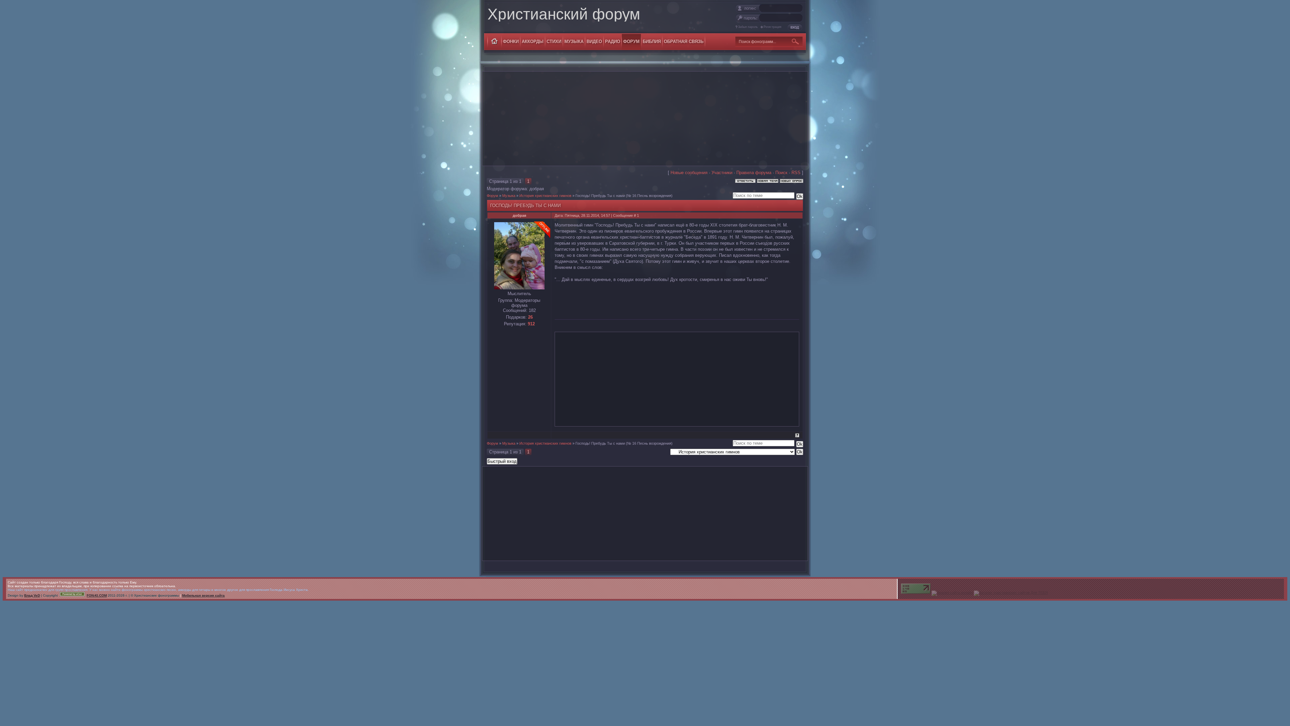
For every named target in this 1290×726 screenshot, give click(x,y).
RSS (796, 172)
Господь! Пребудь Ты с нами (600, 196)
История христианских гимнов (545, 196)
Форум (492, 196)
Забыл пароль (748, 27)
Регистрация (772, 27)
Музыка (508, 196)
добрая (536, 188)
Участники (722, 172)
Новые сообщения (689, 172)
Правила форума (753, 172)
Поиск (781, 172)
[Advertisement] (645, 119)
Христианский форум (563, 14)
